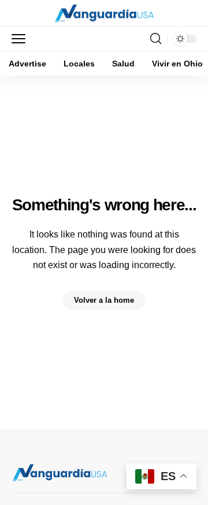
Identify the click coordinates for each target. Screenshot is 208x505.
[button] (21, 39)
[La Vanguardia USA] (104, 13)
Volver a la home (104, 300)
